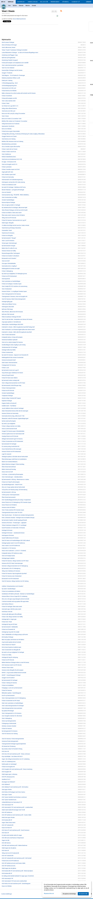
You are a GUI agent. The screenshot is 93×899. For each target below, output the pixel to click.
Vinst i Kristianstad (7, 289)
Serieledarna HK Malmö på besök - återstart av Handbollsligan (18, 593)
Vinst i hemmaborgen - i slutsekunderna (12, 477)
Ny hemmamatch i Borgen (8, 245)
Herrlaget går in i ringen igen (9, 619)
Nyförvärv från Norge (7, 309)
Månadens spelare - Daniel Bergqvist (11, 693)
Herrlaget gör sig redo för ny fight (10, 632)
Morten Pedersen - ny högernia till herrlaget (13, 189)
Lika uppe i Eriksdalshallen (9, 263)
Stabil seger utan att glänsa (9, 848)
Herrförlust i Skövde (7, 611)
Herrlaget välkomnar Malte (9, 350)
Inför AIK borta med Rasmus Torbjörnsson (13, 837)
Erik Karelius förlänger (7, 637)
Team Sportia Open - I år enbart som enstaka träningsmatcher (18, 515)
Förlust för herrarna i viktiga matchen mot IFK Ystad (15, 560)
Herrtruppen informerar (8, 535)
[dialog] (66, 889)
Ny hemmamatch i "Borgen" (9, 238)
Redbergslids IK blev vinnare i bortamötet (12, 357)
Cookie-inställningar (6, 894)
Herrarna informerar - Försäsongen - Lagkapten (14, 522)
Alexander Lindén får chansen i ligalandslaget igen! (15, 418)
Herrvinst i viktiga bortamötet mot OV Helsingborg (15, 566)
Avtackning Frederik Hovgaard (10, 60)
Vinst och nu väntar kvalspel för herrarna (12, 342)
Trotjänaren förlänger (7, 395)
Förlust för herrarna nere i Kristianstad (11, 576)
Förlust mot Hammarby (8, 177)
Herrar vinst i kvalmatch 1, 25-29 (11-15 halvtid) (14, 550)
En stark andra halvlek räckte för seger (12, 835)
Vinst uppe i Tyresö (7, 794)
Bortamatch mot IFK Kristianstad (10, 578)
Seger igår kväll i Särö (7, 172)
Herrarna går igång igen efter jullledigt (12, 614)
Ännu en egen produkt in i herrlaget (11, 205)
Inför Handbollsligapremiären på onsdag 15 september (16, 499)
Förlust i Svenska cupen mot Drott (11, 169)
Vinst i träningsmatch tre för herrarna (11, 294)
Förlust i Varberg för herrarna (9, 682)
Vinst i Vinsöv (8, 11)
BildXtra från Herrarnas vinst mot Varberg (12, 141)
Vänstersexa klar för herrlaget (9, 347)
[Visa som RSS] (61, 11)
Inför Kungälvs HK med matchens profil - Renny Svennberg (17, 769)
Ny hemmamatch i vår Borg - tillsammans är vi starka (15, 479)
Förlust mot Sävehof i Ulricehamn (10, 255)
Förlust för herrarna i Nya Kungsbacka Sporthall (14, 573)
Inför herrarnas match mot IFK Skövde (12, 665)
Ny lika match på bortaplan (9, 421)
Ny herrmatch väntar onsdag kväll (10, 380)
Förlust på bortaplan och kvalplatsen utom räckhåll (15, 62)
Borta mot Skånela (6, 128)
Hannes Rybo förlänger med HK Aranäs (12, 70)
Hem (3, 1)
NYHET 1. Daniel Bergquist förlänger (11, 675)
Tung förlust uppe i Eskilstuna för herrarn (12, 372)
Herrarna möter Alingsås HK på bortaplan (12, 670)
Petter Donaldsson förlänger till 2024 (11, 316)
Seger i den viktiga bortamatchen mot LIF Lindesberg (16, 759)
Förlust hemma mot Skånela (9, 90)
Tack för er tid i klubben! (8, 67)
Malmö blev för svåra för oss (9, 248)
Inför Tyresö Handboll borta (9, 799)
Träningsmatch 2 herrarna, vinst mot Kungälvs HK (14, 296)
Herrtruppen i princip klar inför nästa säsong (13, 182)
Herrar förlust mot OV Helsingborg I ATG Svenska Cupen (16, 502)
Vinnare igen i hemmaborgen (9, 243)
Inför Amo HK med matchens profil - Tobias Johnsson (16, 754)
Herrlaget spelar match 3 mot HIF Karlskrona (13, 543)
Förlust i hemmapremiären (8, 388)
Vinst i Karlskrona (6, 154)
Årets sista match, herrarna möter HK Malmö (13, 215)
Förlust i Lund (5, 367)
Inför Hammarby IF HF (7, 804)
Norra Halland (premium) (19, 19)
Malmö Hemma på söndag (9, 469)
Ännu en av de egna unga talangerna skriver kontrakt (15, 599)
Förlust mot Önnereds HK (8, 629)
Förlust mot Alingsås (7, 235)
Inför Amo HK (5, 751)
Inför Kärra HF (5, 832)
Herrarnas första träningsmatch (10, 741)
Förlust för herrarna (7, 690)
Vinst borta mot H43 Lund (8, 111)
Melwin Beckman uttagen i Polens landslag (13, 464)
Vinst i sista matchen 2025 (8, 100)
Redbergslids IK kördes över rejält (11, 268)
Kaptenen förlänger (7, 400)
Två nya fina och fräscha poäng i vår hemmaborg (14, 489)
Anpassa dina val (49, 893)
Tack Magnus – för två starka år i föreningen (13, 75)
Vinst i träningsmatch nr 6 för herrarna (11, 713)
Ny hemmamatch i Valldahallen (10, 627)
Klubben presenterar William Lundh (11, 78)
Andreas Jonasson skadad (9, 726)
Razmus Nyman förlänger (8, 202)
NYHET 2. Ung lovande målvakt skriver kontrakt (14, 672)
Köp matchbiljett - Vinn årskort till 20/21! (12, 756)
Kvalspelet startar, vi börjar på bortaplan (12, 337)
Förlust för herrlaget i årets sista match (12, 606)
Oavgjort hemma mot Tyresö (9, 136)
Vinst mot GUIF (6, 261)
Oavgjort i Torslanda (7, 73)
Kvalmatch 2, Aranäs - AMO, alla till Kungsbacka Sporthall (17, 332)
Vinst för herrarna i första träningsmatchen (13, 738)
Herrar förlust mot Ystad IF (9, 644)
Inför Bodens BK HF (7, 820)
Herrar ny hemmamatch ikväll (9, 428)
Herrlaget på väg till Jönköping (10, 657)
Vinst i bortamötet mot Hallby (9, 197)
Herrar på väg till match (8, 375)
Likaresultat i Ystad (7, 230)
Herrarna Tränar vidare (7, 667)
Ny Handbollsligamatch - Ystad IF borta (12, 484)
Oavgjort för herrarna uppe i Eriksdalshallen (13, 431)
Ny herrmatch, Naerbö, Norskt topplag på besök (14, 520)
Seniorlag (10, 1)
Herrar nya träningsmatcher (9, 721)
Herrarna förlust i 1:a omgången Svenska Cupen (14, 291)
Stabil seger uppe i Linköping (9, 774)
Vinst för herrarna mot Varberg (10, 733)
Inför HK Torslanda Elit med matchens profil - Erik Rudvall (16, 858)
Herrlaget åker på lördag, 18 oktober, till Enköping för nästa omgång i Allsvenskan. (23, 134)
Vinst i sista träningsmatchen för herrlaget (13, 705)
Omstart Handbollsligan (8, 200)
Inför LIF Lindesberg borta (8, 761)
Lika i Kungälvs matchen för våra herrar (12, 715)
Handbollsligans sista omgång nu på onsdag (14, 344)
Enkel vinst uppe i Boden (8, 817)
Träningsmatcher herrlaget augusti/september (14, 743)
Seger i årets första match (8, 822)
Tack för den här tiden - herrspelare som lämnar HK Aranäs (17, 319)
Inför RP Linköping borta (8, 776)
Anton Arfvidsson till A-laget (9, 45)
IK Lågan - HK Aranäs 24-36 (9, 161)
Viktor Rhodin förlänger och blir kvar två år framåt (14, 210)
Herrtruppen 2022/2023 (8, 306)
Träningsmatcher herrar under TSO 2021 (12, 512)
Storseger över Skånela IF (8, 782)
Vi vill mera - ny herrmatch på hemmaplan (12, 474)
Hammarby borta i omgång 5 (9, 266)
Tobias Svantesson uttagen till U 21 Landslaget (14, 525)
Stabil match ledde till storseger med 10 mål (13, 810)
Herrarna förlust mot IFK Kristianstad (11, 451)
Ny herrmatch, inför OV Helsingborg (11, 568)
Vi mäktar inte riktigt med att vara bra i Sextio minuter (15, 225)
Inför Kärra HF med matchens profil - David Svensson (15, 830)
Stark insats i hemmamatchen (9, 362)
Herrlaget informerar (7, 530)
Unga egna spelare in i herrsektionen (11, 322)
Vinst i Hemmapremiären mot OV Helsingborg (14, 698)
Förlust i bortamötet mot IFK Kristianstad (12, 441)
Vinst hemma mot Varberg (8, 139)
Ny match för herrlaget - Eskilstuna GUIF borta (14, 187)
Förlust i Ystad (5, 103)
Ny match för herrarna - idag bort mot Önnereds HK (15, 355)
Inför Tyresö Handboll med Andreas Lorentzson (14, 797)
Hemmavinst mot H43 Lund (9, 88)
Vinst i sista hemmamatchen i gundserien (12, 65)
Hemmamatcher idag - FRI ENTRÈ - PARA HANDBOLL (15, 195)
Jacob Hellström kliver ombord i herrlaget (13, 408)
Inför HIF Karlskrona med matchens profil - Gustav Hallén (16, 815)
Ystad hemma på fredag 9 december (11, 228)
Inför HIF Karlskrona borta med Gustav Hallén (13, 863)
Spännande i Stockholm (8, 126)
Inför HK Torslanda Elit (7, 825)
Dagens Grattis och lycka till (9, 403)
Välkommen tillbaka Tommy (9, 304)
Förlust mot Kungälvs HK (8, 766)
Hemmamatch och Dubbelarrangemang (12, 179)
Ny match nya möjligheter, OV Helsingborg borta (14, 273)
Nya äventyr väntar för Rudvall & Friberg (12, 749)
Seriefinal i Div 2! (6, 779)
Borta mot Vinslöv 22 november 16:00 (11, 118)
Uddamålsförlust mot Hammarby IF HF (12, 802)
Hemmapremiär (6, 278)
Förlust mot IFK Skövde (8, 390)
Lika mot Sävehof (6, 192)
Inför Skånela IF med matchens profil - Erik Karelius (15, 787)
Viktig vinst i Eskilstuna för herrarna (11, 571)
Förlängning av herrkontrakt (9, 723)
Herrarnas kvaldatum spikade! (9, 339)
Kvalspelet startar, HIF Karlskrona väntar (12, 553)
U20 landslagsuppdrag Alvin (9, 85)
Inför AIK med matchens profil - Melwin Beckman (14, 845)
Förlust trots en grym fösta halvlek (11, 131)
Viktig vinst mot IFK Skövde (9, 217)
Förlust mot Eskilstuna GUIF (9, 184)
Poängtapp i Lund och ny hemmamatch (12, 688)
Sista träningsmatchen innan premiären (12, 708)
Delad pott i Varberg (7, 80)
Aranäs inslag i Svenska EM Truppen (11, 398)
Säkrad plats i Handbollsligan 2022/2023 (12, 324)
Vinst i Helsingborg (7, 718)
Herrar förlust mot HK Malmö (9, 505)
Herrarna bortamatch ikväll (9, 360)
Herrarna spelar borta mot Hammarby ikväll (13, 433)
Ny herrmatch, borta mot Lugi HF (10, 370)
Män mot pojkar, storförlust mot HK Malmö (13, 639)
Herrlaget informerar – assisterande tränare (13, 533)
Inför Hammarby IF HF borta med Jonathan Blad (14, 881)
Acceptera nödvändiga (69, 893)
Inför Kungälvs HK (6, 771)
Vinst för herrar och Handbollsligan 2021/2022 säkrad (16, 540)
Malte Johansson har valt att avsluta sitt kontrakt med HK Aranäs (19, 93)
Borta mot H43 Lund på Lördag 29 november (13, 113)
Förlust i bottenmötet (7, 352)
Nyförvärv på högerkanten (8, 57)
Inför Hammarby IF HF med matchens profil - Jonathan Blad (17, 807)
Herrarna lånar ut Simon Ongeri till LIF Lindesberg (14, 596)
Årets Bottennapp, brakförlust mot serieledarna (14, 459)
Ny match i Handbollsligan (9, 588)
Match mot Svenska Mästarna (9, 461)
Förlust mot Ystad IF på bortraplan (11, 482)
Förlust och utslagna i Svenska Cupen (11, 283)
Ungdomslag (20, 1)
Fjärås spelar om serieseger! (9, 764)
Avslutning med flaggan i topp (10, 55)
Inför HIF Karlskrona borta (8, 865)
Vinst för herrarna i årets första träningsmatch (14, 299)
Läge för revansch (6, 454)
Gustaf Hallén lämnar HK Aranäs (10, 538)
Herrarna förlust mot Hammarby (10, 413)
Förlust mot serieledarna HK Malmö (11, 591)
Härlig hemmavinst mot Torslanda (10, 123)
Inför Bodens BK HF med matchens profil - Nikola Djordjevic (17, 870)
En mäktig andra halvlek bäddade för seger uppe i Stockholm (18, 876)
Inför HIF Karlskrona (7, 812)
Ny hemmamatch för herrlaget (9, 680)
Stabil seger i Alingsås (8, 222)
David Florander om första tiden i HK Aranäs (13, 527)
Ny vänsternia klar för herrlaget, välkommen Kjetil (14, 207)
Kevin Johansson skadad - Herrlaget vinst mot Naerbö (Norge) (18, 517)
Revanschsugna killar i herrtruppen (11, 253)
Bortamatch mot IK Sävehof (9, 258)
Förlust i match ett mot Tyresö (9, 149)
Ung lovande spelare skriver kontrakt (11, 642)
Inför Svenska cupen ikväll (8, 174)
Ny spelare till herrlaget (8, 710)
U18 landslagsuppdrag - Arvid (10, 83)
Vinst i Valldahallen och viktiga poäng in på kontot (15, 634)
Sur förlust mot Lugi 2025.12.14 (10, 106)
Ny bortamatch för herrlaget (9, 444)
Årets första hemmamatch (9, 497)
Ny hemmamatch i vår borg (9, 492)
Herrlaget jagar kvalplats (8, 558)
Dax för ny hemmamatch (8, 695)
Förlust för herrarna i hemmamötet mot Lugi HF (14, 220)
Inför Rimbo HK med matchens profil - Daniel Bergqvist (16, 883)
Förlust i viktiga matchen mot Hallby (11, 426)
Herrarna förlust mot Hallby (9, 250)
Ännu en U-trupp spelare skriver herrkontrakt (13, 487)
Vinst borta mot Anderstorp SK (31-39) (12, 159)
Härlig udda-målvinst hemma (9, 108)
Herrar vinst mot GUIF (7, 472)
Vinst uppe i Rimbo (7, 789)
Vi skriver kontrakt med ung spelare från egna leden (15, 601)
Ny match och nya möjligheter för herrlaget (13, 652)
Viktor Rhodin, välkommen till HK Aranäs (12, 311)
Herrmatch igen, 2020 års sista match (11, 609)
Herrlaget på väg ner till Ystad (9, 624)
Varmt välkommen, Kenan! (8, 47)
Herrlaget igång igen (7, 301)
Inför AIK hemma (6, 843)
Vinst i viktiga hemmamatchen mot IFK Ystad (13, 383)
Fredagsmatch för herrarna (9, 365)
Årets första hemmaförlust (9, 466)
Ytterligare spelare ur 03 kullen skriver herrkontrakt (15, 456)
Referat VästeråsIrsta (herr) (9, 156)
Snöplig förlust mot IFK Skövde (10, 436)
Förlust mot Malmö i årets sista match (12, 212)
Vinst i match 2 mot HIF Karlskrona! (11, 545)
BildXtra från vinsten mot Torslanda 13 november (14, 121)
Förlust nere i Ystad (7, 621)
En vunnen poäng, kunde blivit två (10, 446)
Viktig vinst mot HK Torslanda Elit (10, 853)
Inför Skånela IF (6, 784)
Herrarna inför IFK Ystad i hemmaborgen (12, 563)
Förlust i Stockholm (7, 95)
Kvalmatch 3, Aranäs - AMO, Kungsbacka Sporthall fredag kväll (18, 327)
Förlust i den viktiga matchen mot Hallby (12, 616)
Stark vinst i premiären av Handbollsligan (12, 703)
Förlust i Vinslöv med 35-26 (9, 151)
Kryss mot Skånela (7, 886)
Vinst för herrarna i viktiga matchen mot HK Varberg (15, 581)
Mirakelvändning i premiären (9, 144)
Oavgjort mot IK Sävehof (8, 677)
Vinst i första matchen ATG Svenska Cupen (13, 510)
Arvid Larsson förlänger (8, 42)
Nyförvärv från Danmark (8, 314)
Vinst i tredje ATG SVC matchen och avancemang (14, 286)
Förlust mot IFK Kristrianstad (9, 276)
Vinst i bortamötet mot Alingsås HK (11, 649)
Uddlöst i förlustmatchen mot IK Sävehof (12, 586)
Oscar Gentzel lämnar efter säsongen (11, 449)
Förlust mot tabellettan (8, 685)
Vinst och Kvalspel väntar (8, 555)
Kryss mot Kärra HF (7, 827)
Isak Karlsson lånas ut (7, 604)
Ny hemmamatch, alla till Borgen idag (11, 385)
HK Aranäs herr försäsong (8, 746)
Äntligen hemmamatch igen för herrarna (12, 438)
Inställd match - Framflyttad (9, 405)
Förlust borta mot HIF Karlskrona (10, 860)
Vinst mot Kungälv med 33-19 (9, 164)
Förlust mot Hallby (6, 654)
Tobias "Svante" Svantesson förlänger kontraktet (14, 50)
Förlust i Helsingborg (7, 271)
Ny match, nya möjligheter (8, 423)
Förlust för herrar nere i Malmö (10, 377)
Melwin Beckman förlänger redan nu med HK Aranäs (15, 662)
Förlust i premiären (7, 167)
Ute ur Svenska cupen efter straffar (11, 146)
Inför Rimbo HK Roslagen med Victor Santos (13, 792)
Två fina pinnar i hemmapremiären (10, 494)
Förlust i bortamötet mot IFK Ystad (11, 700)
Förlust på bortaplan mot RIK (9, 98)
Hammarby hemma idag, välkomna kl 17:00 (13, 416)
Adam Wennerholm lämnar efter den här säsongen (15, 411)
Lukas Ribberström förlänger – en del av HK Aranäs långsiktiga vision (20, 52)
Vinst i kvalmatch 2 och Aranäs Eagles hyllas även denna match (18, 329)
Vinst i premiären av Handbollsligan (11, 281)
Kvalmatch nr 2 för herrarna (9, 548)
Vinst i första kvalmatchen (8, 334)
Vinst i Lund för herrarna (8, 240)
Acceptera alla (83, 893)
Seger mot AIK (5, 840)
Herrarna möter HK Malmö (8, 507)
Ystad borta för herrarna (8, 233)
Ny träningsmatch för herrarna (9, 731)
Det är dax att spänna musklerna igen (11, 647)
